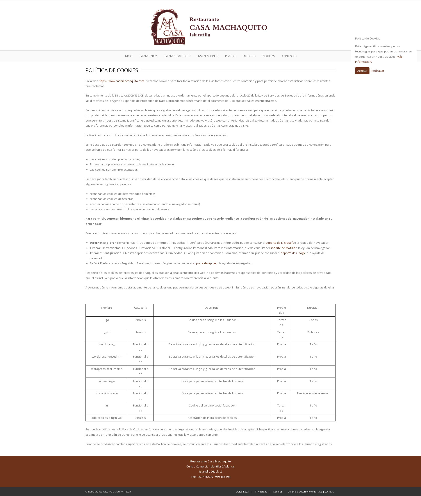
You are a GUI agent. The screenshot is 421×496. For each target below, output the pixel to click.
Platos (230, 56)
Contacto (289, 56)
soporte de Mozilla (282, 248)
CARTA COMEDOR (175, 56)
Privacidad (261, 491)
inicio (128, 56)
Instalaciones (208, 56)
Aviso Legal (242, 491)
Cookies (277, 491)
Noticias (269, 56)
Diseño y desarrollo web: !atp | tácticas (311, 491)
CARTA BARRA (148, 56)
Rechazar (377, 71)
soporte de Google (293, 253)
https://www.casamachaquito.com (121, 81)
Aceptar (362, 71)
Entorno (249, 56)
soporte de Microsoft (280, 243)
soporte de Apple (204, 263)
